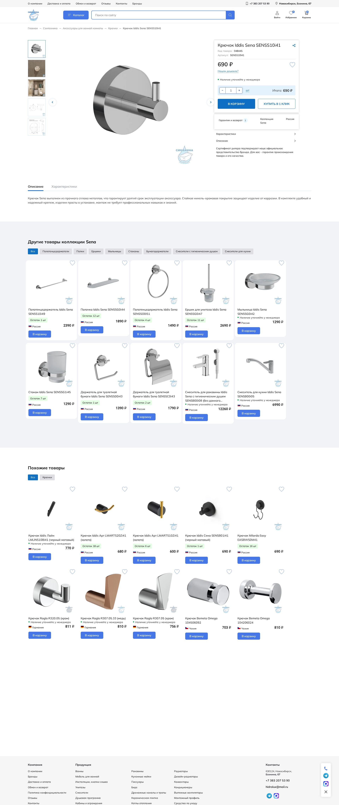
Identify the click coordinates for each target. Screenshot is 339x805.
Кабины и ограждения (88, 803)
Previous (52, 102)
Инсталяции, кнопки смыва (91, 781)
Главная (33, 28)
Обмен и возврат (86, 3)
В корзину (236, 104)
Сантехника (50, 28)
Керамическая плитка (144, 798)
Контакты (121, 3)
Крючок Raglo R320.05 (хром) (48, 618)
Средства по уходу (185, 803)
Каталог (78, 15)
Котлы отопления (141, 803)
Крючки (113, 28)
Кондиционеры (183, 787)
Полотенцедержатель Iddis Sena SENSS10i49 (50, 311)
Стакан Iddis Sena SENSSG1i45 (49, 392)
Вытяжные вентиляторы (188, 792)
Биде (134, 787)
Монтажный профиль (187, 798)
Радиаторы (181, 771)
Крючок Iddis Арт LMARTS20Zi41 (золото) (103, 538)
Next (210, 102)
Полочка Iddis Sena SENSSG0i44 (103, 309)
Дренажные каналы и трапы (148, 792)
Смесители (81, 792)
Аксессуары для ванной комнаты (83, 28)
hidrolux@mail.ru (277, 787)
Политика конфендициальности (47, 792)
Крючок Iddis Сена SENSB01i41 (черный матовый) (206, 538)
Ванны (79, 771)
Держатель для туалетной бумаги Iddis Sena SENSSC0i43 (154, 394)
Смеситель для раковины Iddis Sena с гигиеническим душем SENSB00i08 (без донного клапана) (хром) (206, 396)
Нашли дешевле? (228, 71)
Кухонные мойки (141, 776)
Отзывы (106, 3)
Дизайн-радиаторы (186, 776)
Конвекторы (181, 781)
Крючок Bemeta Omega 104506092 (201, 620)
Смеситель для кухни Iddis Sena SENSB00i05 (259, 394)
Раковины (137, 771)
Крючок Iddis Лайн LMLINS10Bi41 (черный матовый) (51, 538)
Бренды (137, 3)
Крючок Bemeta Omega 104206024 (253, 620)
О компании (35, 3)
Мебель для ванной (87, 776)
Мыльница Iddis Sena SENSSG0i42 (252, 311)
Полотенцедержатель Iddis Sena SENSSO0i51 (155, 311)
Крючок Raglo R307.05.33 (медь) (103, 618)
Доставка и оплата (58, 3)
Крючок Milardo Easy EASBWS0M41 (251, 538)
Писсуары (137, 781)
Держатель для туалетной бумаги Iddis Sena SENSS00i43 (102, 394)
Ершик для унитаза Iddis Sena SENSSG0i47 (205, 311)
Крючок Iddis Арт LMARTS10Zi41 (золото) (156, 538)
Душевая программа (88, 798)
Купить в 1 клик (277, 104)
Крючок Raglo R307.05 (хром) (153, 618)
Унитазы (80, 787)
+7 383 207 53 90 (278, 780)
